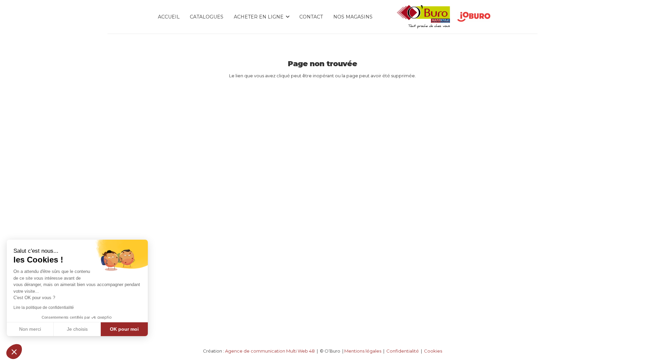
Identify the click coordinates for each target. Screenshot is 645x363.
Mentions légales (362, 351)
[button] (14, 352)
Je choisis (77, 329)
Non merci (30, 329)
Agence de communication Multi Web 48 (270, 351)
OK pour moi (124, 329)
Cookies (433, 351)
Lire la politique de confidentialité (43, 307)
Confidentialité (402, 351)
